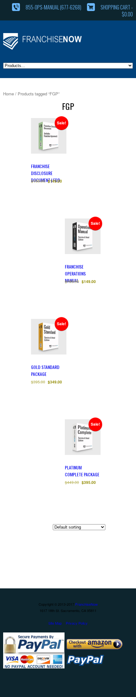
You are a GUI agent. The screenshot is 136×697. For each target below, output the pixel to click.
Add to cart (57, 204)
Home (8, 94)
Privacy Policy (77, 623)
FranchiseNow (86, 604)
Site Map (55, 623)
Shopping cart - (117, 10)
